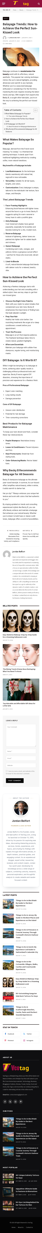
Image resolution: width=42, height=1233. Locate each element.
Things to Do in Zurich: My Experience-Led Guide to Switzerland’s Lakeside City (27, 949)
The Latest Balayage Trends (18, 116)
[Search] (38, 3)
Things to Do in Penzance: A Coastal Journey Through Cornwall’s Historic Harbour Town (27, 934)
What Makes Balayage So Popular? (18, 114)
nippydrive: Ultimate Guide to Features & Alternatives (26, 1190)
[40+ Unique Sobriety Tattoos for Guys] (8, 1178)
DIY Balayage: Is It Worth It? (15, 124)
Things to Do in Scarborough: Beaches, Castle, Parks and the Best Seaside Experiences (26, 1011)
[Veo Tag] (21, 3)
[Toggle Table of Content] (34, 110)
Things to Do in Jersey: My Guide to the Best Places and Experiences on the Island (27, 918)
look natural (13, 313)
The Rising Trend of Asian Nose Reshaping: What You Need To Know (19, 670)
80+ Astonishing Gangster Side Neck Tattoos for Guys (27, 994)
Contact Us (29, 1227)
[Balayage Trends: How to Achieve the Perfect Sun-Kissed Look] (21, 57)
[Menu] (3, 3)
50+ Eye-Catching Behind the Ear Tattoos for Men (27, 1203)
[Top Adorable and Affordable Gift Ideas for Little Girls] (21, 690)
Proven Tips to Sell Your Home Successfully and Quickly (31, 536)
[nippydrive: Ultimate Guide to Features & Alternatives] (8, 1192)
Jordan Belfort (14, 38)
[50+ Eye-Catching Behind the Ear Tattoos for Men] (8, 1205)
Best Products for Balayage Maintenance (22, 126)
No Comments (27, 41)
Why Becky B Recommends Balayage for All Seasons (21, 130)
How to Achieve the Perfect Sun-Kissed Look (20, 120)
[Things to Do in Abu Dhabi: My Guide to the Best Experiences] (8, 904)
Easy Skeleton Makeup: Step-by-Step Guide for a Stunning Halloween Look (20, 636)
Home (13, 1227)
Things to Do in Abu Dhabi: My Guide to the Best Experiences (26, 903)
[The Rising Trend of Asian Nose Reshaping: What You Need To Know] (21, 655)
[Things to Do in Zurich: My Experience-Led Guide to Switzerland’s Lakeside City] (8, 950)
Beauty (6, 18)
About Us (20, 1227)
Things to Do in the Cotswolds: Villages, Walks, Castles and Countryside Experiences (27, 965)
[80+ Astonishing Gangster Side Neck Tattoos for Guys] (8, 997)
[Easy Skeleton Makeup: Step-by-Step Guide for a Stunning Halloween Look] (21, 621)
